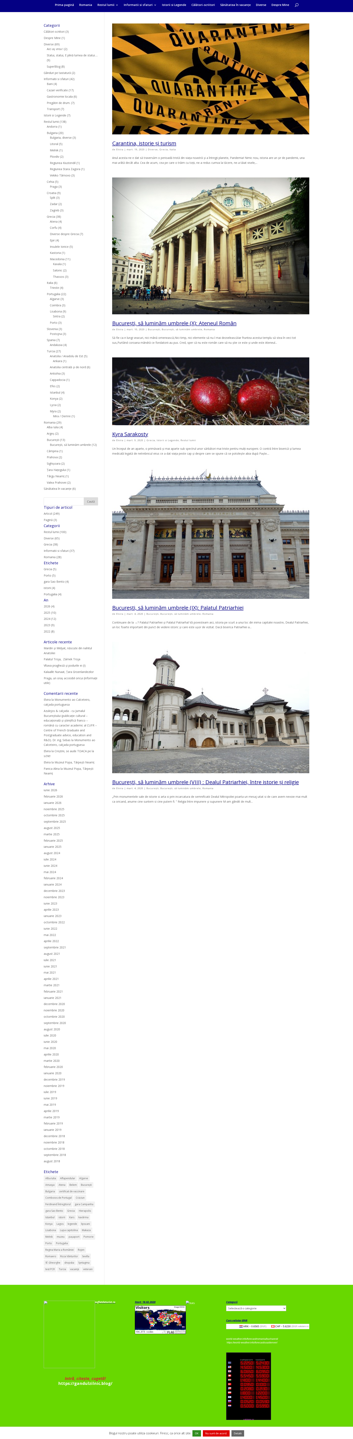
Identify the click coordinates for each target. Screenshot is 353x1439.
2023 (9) (49, 625)
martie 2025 (52, 834)
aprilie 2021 (51, 979)
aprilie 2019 (51, 1111)
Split (52, 198)
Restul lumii (105, 5)
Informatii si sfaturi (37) (59, 551)
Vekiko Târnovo (60, 175)
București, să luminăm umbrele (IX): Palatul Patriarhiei (178, 607)
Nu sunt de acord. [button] (216, 1433)
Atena (54, 221)
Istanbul (55, 392)
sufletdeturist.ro (105, 1302)
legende (72, 1224)
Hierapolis (85, 1211)
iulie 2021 (50, 960)
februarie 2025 (53, 840)
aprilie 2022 (51, 941)
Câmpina (52, 451)
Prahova (52, 457)
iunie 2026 (50, 790)
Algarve (55, 299)
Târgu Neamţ (56, 476)
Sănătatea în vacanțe (235, 5)
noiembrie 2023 (54, 897)
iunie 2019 (50, 1098)
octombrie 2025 (54, 815)
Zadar (54, 204)
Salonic (57, 270)
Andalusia (56, 345)
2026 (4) (49, 606)
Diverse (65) (52, 538)
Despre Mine (280, 5)
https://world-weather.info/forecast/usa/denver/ (252, 1342)
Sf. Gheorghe (52, 1262)
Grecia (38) (51, 544)
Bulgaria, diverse (61, 137)
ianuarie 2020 (52, 1073)
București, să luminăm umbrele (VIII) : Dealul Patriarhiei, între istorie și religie (205, 782)
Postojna (56, 334)
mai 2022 (50, 935)
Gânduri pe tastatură (57, 73)
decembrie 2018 (54, 1136)
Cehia (50, 182)
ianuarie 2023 (52, 916)
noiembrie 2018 (54, 1142)
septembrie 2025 (55, 821)
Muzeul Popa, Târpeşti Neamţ (74, 762)
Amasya (50, 1185)
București (154, 329)
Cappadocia (57, 380)
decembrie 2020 (54, 1004)
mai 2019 (50, 1105)
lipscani (85, 1224)
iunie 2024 (50, 866)
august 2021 (52, 954)
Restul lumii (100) (55, 532)
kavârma (83, 1217)
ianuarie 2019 (52, 1130)
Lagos (60, 1224)
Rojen (81, 1250)
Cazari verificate (57, 90)
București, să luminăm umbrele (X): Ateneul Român (174, 323)
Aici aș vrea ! (55, 49)
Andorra (52, 126)
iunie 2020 (50, 1042)
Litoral (54, 144)
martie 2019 (52, 1117)
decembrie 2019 (54, 1079)
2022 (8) (49, 631)
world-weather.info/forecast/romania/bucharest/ (252, 1338)
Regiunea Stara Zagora (65, 169)
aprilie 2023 (51, 909)
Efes (53, 386)
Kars (71, 1217)
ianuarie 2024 (52, 884)
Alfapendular (67, 1178)
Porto (53, 323)
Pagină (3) (50, 520)
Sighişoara (53, 463)
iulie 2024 (50, 859)
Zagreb (54, 210)
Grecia (163, 149)
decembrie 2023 (54, 891)
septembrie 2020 (55, 1023)
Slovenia (52, 329)
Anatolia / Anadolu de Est (66, 356)
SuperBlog (53, 66)
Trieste (54, 288)
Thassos (58, 277)
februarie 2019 (53, 1123)
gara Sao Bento (54, 1211)
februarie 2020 (53, 1067)
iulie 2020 (50, 1035)
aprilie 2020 (51, 1054)
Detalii (238, 1433)
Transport (53, 109)
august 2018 (52, 1161)
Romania (85, 5)
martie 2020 (52, 1061)
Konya (54, 398)
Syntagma (83, 1262)
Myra (53, 411)
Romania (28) (52, 557)
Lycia (53, 405)
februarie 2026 (53, 796)
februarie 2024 (53, 878)
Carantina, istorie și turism (144, 143)
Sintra (56, 316)
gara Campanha (84, 1204)
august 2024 (52, 853)
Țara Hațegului (56, 470)
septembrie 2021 (55, 947)
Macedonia (57, 259)
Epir (52, 240)
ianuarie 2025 (52, 847)
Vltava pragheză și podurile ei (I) (65, 665)
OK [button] (197, 1433)
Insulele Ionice (59, 247)
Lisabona (56, 311)
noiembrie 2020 (54, 1010)
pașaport (74, 1236)
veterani (88, 1269)
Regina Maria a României (59, 1250)
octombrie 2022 (54, 922)
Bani (50, 84)
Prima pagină (64, 5)
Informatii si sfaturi (138, 5)
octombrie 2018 (54, 1149)
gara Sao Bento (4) (56, 581)
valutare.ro (303, 1326)
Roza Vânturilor (69, 1256)
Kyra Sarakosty (130, 434)
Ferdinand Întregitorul (58, 1204)
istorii (62, 1217)
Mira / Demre (62, 416)
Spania (51, 340)
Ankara (57, 361)
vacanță (74, 1269)
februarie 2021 (53, 991)
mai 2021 (50, 972)
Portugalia (53, 294)
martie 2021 (52, 985)
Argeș (50, 433)
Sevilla (85, 1256)
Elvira (119, 149)
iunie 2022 (50, 928)
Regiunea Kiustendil (63, 163)
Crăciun (80, 1197)
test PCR (50, 1269)
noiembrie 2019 (54, 1086)
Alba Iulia (53, 427)
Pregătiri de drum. (58, 103)
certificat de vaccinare (71, 1191)
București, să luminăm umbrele (182, 329)
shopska (69, 1262)
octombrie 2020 (54, 1016)
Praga (54, 187)
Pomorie (89, 1236)
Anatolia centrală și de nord (68, 367)
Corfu (53, 228)
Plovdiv (54, 156)
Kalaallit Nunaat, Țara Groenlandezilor (69, 672)
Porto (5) (50, 575)
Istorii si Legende (174, 5)
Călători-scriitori (203, 5)
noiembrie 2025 (54, 809)
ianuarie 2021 (52, 998)
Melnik (54, 150)
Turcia (51, 351)
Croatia (51, 193)
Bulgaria (52, 133)
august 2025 (52, 828)
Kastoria (55, 253)
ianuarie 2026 (52, 803)
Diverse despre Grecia (64, 234)
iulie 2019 (50, 1092)
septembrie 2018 (55, 1155)
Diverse (261, 5)
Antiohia (55, 373)
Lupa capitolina (69, 1230)
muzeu (61, 1236)
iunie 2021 (50, 966)
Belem (73, 1185)
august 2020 (52, 1029)
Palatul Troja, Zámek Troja (62, 659)
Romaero (50, 1256)
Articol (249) (52, 513)
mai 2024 (50, 872)
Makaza (86, 1230)
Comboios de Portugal (58, 1197)
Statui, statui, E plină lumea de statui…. (72, 55)
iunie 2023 (50, 903)
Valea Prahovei (56, 482)
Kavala (57, 264)
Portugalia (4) (52, 594)
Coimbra (55, 305)
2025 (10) (50, 613)
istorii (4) (49, 588)
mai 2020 (50, 1048)
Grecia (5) (50, 569)
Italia (173, 149)
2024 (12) (50, 619)
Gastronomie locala (60, 96)
